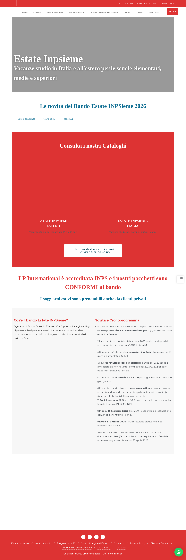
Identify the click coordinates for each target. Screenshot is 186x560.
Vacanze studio (43, 543)
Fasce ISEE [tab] (68, 119)
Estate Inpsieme (20, 543)
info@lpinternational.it (147, 3)
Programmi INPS (66, 543)
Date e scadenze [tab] (26, 119)
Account (121, 547)
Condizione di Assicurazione (77, 547)
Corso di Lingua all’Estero (94, 543)
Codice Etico (104, 547)
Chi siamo (119, 543)
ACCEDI (172, 11)
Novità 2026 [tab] (49, 119)
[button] (178, 552)
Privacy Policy (137, 543)
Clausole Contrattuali (162, 543)
